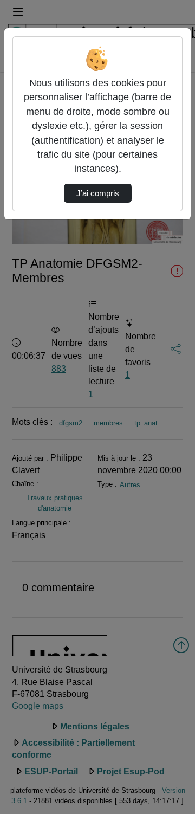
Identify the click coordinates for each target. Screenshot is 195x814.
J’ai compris (97, 193)
